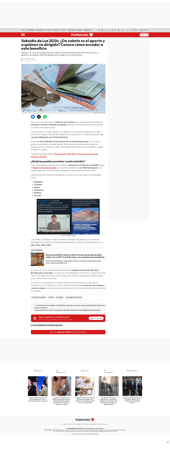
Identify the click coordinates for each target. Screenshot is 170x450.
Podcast (49, 30)
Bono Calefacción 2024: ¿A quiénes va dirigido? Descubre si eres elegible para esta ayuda (68, 310)
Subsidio (60, 297)
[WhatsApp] (45, 117)
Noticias (57, 30)
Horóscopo (88, 30)
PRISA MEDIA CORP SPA (75, 428)
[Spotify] (119, 30)
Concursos (71, 30)
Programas (31, 30)
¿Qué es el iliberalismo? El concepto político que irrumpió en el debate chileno (132, 400)
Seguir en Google (96, 318)
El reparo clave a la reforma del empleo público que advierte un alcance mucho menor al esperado (85, 400)
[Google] (99, 30)
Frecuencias (40, 30)
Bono (52, 297)
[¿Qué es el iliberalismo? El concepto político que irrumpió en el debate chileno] (132, 386)
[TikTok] (109, 30)
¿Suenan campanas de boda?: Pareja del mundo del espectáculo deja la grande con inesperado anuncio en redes (61, 401)
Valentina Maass (29, 58)
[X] (106, 30)
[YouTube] (112, 30)
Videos (63, 30)
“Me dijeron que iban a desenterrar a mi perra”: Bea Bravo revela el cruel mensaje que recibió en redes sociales (108, 401)
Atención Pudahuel (39, 297)
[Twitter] (39, 117)
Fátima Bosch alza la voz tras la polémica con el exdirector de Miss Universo (37, 399)
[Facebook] (103, 30)
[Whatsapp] (122, 30)
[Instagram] (116, 30)
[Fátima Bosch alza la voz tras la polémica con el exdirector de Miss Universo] (38, 386)
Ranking (79, 30)
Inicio (23, 30)
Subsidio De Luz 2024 (74, 297)
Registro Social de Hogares (45, 168)
